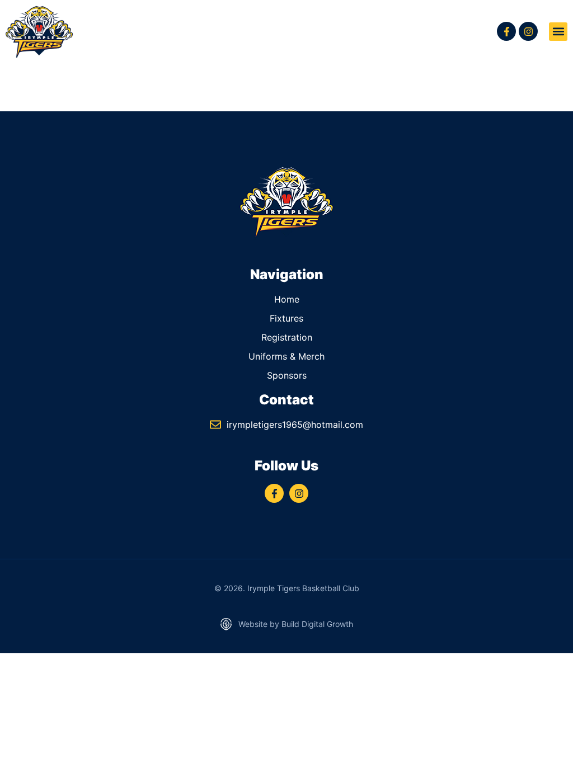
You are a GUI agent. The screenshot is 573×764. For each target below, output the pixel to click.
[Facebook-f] (506, 31)
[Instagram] (528, 31)
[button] (558, 31)
